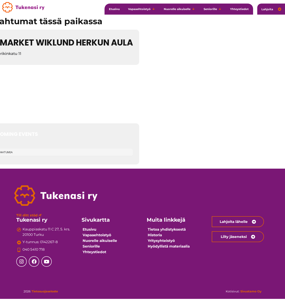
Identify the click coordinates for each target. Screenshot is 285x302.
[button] (142, 9)
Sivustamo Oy (250, 291)
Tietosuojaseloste (45, 291)
